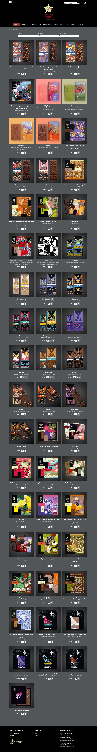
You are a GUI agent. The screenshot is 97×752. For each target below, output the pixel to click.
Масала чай (75, 221)
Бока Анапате (48, 372)
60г (22, 113)
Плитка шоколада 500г (21, 710)
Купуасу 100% (21, 446)
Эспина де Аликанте (21, 185)
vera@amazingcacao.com (67, 740)
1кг (49, 641)
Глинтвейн (21, 559)
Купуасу (21, 598)
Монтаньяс (74, 409)
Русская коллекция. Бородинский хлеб (21, 636)
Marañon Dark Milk (48, 299)
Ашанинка (74, 336)
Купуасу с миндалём (48, 559)
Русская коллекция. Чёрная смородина (75, 147)
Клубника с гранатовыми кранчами (21, 483)
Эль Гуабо (75, 261)
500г (23, 713)
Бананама (21, 146)
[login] (85, 3)
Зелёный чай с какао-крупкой (75, 483)
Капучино (75, 446)
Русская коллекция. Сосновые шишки (75, 560)
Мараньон (74, 299)
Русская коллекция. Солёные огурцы (74, 598)
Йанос (21, 409)
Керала (21, 372)
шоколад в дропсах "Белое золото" (74, 635)
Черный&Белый (48, 261)
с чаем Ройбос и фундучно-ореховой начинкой (21, 223)
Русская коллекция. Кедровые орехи (48, 520)
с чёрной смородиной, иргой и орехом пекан (48, 68)
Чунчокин (48, 146)
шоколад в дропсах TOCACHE (48, 635)
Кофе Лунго (48, 598)
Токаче (48, 185)
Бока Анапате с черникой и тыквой (21, 67)
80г (22, 73)
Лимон (21, 520)
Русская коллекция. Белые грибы (75, 185)
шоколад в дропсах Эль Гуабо (48, 674)
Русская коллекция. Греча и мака (21, 261)
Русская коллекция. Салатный (48, 446)
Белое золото (21, 299)
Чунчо (48, 409)
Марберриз (48, 106)
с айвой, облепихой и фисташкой (75, 67)
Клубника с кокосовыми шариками (48, 483)
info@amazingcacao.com (67, 735)
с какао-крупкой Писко (48, 221)
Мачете (74, 372)
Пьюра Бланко (48, 336)
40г (49, 113)
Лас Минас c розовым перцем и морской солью (21, 107)
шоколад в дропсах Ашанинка (21, 674)
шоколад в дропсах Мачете (75, 674)
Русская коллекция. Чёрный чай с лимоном (75, 521)
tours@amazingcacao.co (66, 746)
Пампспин (74, 106)
